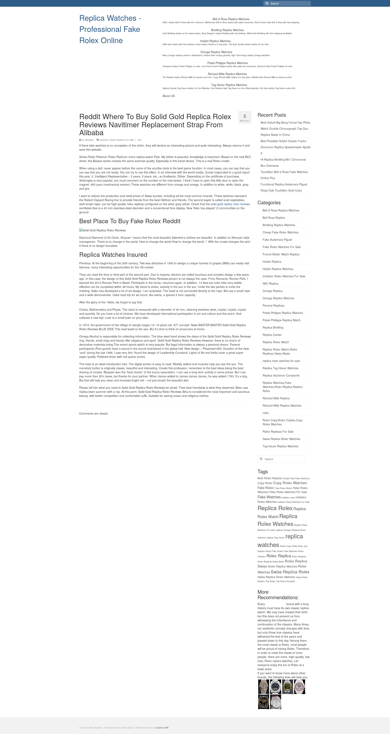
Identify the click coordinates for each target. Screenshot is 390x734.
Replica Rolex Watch (276, 342)
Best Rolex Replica (270, 478)
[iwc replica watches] (264, 701)
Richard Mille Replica (276, 398)
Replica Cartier (272, 335)
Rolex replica (272, 661)
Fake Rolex (266, 487)
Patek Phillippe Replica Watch (282, 320)
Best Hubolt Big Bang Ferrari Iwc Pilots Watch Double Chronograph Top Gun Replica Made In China (285, 128)
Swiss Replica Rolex (290, 571)
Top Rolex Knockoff (285, 581)
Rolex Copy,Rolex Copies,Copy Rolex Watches (283, 422)
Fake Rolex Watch (283, 488)
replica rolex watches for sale (281, 361)
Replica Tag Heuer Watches (280, 368)
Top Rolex (270, 581)
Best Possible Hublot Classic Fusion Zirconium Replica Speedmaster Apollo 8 (286, 147)
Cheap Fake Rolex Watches (280, 232)
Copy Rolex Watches (290, 482)
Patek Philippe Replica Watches (283, 313)
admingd (88, 139)
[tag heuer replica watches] (288, 686)
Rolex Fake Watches (287, 551)
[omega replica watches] (264, 686)
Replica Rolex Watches (277, 520)
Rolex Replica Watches (282, 566)
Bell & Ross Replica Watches (281, 210)
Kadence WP (162, 727)
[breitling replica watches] (276, 686)
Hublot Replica (272, 261)
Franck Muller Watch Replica (281, 254)
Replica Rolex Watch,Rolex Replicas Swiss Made (280, 351)
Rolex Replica (278, 556)
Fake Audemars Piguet (277, 239)
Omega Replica (273, 291)
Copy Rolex (265, 483)
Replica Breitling (273, 327)
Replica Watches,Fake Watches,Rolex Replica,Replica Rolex (282, 387)
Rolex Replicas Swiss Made (271, 561)
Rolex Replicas (299, 556)
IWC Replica (270, 283)
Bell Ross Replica (274, 218)
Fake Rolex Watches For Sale (282, 247)
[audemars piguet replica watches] (276, 701)
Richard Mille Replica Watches (282, 405)
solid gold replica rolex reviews (230, 204)
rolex (266, 413)
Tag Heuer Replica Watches (280, 446)
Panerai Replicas (273, 305)
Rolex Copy (285, 546)
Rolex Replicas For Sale (122, 139)
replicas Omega (283, 529)
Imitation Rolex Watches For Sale (284, 276)
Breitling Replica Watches (279, 225)
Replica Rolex (275, 508)
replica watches (276, 604)
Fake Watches (269, 496)
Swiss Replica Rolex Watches (281, 439)
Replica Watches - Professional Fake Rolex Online (110, 28)
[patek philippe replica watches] (300, 686)
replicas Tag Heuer (275, 537)
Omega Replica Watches (278, 298)
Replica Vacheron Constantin (281, 375)
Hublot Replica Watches (278, 269)
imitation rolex (288, 497)
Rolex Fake (270, 551)
